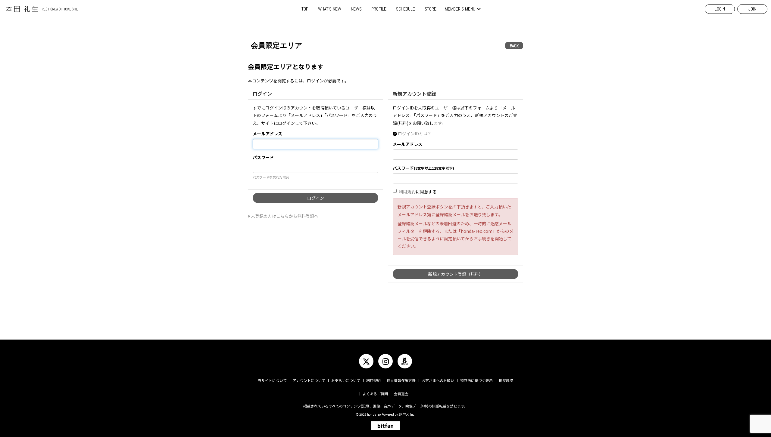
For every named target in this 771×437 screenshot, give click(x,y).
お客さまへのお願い (438, 380)
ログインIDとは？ (415, 134)
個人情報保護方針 (401, 380)
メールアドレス (267, 134)
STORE (430, 9)
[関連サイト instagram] (385, 361)
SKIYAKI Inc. (406, 414)
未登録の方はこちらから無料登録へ (284, 216)
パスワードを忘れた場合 (271, 177)
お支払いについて (345, 380)
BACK (514, 45)
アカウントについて (309, 380)
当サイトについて (272, 380)
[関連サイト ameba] (405, 361)
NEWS (356, 9)
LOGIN (720, 9)
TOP (304, 9)
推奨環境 (506, 380)
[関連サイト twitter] (366, 361)
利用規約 (407, 192)
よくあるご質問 (375, 393)
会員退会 (401, 393)
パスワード (263, 157)
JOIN (752, 9)
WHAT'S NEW (329, 9)
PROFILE (378, 9)
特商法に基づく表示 (476, 380)
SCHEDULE (405, 9)
